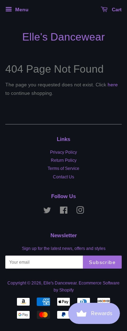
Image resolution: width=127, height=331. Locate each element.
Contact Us (63, 176)
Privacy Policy (63, 152)
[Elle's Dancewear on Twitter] (47, 211)
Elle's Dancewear (63, 37)
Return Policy (64, 160)
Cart (116, 9)
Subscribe (102, 262)
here (113, 84)
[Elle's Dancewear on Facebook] (64, 211)
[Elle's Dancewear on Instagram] (80, 211)
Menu (21, 9)
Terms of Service (63, 168)
